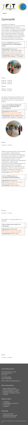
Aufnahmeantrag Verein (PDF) (10, 415)
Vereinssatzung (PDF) (8, 413)
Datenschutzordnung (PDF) (9, 416)
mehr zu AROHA (15, 172)
